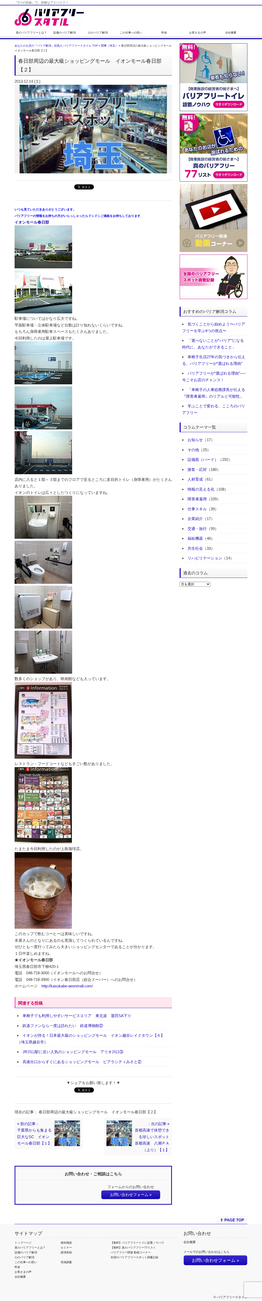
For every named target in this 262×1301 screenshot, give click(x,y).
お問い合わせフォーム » (130, 1194)
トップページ (23, 1242)
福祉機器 (195, 538)
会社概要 (230, 32)
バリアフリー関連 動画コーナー (131, 1252)
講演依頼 (66, 1252)
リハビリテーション (205, 558)
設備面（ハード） (203, 459)
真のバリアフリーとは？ (31, 32)
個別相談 (66, 1242)
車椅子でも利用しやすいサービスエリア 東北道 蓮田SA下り (77, 1015)
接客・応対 (197, 469)
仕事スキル (197, 509)
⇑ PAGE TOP (232, 1220)
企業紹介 (195, 518)
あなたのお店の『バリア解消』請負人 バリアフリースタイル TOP (56, 45)
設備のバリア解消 (64, 32)
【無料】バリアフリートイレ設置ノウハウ (137, 1242)
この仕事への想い (131, 32)
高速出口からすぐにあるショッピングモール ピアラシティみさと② (82, 1062)
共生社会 (195, 548)
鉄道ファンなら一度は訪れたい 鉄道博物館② (63, 1025)
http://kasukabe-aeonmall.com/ (67, 986)
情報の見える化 (201, 489)
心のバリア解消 (98, 32)
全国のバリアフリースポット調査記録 (134, 1257)
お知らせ (195, 440)
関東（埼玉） (109, 45)
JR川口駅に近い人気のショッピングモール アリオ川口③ (73, 1052)
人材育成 (195, 479)
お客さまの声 (197, 32)
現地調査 (66, 1262)
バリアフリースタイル (232, 1297)
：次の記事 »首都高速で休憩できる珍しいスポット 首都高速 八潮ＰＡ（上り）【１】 (152, 1137)
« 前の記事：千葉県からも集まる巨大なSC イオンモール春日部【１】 (34, 1134)
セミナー (66, 1247)
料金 (164, 32)
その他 (193, 450)
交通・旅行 (197, 528)
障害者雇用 (197, 499)
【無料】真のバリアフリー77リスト (133, 1247)
